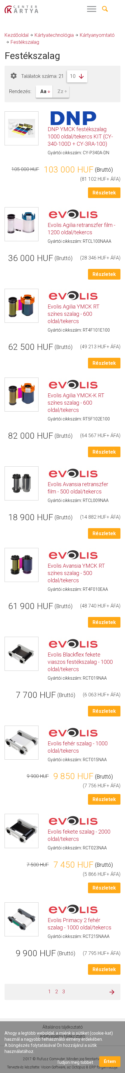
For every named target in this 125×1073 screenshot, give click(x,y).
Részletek (104, 193)
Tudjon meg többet (75, 1062)
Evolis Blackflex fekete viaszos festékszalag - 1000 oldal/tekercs (80, 661)
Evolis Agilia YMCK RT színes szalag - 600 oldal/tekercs (74, 313)
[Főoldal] (33, 9)
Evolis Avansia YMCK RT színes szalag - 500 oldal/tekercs (76, 573)
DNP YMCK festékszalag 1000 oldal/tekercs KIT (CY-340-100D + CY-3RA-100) (80, 136)
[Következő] (109, 991)
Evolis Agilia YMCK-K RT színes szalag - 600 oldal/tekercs (76, 402)
